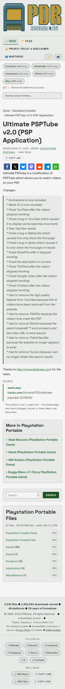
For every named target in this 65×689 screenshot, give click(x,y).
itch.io (32, 652)
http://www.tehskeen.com (34, 369)
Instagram (14, 652)
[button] (7, 167)
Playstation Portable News (21, 532)
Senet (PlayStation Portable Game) (32, 452)
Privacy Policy (23, 630)
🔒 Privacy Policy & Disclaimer (27, 48)
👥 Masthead (14, 56)
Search (51, 495)
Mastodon (51, 652)
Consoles (16, 66)
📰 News (10, 41)
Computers (16, 73)
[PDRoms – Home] (32, 17)
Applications (13, 568)
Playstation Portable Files (21, 539)
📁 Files (26, 41)
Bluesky (13, 645)
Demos (10, 554)
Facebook (51, 645)
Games (10, 547)
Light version (53, 630)
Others (44, 73)
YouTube (38, 660)
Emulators (12, 561)
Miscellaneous (14, 575)
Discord (31, 645)
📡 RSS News (21, 674)
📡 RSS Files (21, 681)
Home (6, 110)
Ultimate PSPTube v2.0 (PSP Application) (30, 132)
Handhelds (46, 66)
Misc (13, 81)
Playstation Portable (24, 110)
